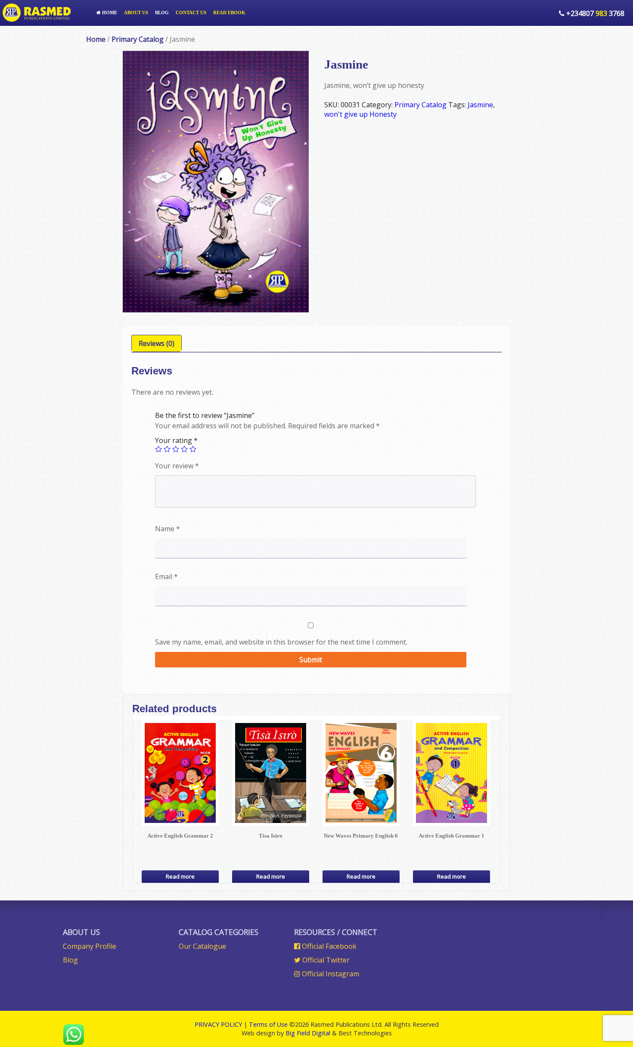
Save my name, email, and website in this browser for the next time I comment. (281, 642)
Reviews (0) (156, 343)
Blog (162, 12)
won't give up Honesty (360, 114)
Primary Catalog (138, 39)
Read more (180, 876)
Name (167, 528)
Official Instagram (329, 973)
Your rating (176, 440)
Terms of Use (268, 1024)
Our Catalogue (202, 946)
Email (166, 576)
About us (136, 12)
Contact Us (191, 12)
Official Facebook (328, 946)
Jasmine (480, 104)
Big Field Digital (307, 1033)
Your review (177, 466)
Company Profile (89, 946)
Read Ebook (229, 12)
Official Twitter (325, 960)
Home (109, 12)
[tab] (156, 343)
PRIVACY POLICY (218, 1024)
